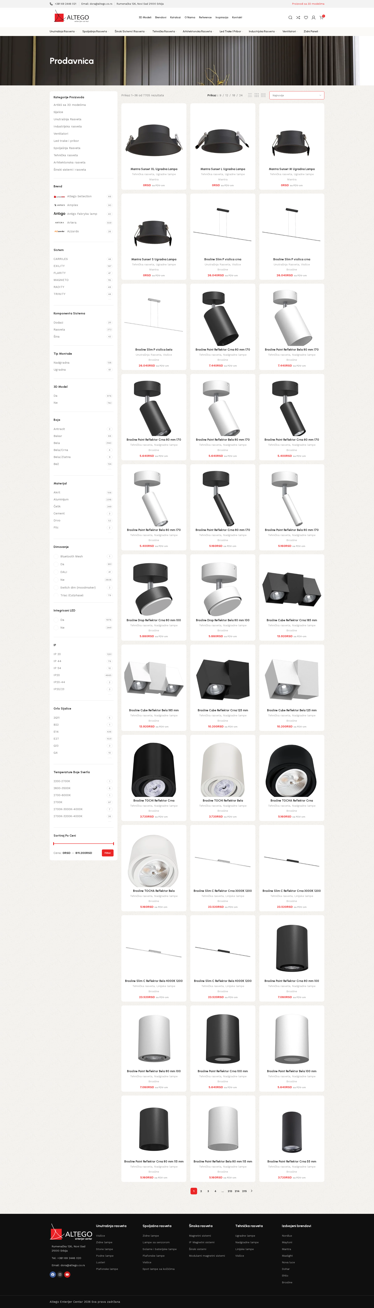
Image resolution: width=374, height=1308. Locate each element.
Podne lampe (105, 1255)
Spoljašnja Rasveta (67, 148)
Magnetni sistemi (200, 1235)
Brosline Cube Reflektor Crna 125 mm (223, 710)
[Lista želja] (306, 17)
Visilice (236, 264)
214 (237, 1191)
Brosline (222, 269)
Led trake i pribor (66, 141)
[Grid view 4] (263, 95)
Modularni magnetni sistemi (207, 1255)
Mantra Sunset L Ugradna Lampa (222, 169)
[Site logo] (71, 17)
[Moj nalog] (314, 17)
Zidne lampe (104, 1242)
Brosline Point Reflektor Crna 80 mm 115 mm (153, 1161)
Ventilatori (61, 133)
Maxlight (287, 1255)
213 (230, 1191)
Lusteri (100, 1262)
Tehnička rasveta (66, 155)
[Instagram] (60, 1274)
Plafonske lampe (107, 1268)
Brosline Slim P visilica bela (153, 349)
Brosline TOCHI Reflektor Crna (153, 800)
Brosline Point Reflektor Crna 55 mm (291, 1161)
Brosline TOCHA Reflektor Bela (154, 891)
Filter (108, 853)
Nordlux (287, 1235)
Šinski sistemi (197, 1249)
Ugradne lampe (166, 174)
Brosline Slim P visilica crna (222, 259)
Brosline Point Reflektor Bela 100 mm (291, 1071)
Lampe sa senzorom (156, 1242)
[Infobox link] (63, 4)
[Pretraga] (290, 17)
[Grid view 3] (256, 95)
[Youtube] (67, 1274)
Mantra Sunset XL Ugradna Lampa (154, 169)
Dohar (286, 1268)
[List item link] (71, 1248)
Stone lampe (104, 1249)
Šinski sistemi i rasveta (70, 169)
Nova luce (288, 1262)
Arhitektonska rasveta (70, 162)
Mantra (154, 179)
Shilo (285, 1275)
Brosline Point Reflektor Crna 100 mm (223, 1071)
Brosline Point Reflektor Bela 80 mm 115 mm (223, 1161)
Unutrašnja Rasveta (67, 119)
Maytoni (287, 1242)
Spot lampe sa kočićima (159, 1268)
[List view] (250, 95)
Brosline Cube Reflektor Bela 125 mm (292, 710)
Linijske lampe (234, 895)
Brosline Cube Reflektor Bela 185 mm (154, 710)
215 (244, 1191)
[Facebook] (53, 1274)
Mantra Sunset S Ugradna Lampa (153, 259)
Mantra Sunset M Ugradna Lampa (292, 169)
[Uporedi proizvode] (298, 17)
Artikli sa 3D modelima (70, 105)
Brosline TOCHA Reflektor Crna (292, 800)
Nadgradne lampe (235, 354)
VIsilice (100, 1235)
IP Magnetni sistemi (201, 1242)
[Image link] (71, 1231)
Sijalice (58, 112)
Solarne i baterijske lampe (160, 1249)
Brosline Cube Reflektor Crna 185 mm (292, 620)
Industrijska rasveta (68, 126)
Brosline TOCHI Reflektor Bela (223, 800)
